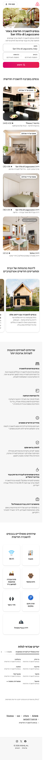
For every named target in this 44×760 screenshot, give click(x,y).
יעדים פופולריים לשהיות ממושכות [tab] (27, 652)
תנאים (17, 748)
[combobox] (21, 48)
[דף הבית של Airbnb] (37, 4)
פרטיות (24, 748)
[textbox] (30, 57)
